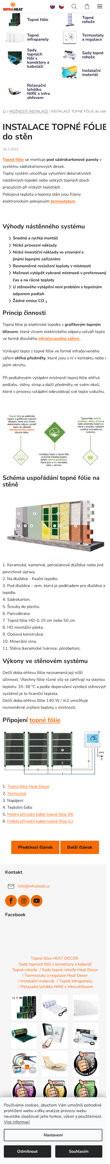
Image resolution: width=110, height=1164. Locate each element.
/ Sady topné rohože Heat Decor (69, 970)
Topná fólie (13, 159)
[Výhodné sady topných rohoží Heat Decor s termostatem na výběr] (85, 1035)
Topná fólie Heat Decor (28, 786)
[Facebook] (11, 901)
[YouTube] (36, 901)
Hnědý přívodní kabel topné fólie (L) (40, 821)
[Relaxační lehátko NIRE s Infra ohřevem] (55, 1063)
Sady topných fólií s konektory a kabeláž (55, 964)
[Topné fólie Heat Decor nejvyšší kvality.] (24, 1007)
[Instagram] (24, 901)
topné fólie (44, 720)
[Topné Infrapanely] (85, 1007)
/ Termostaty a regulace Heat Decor (55, 975)
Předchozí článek (35, 847)
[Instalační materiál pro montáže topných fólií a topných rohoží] (24, 1063)
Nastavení (53, 1135)
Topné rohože (24, 970)
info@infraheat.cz (34, 886)
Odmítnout (27, 1151)
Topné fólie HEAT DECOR (54, 958)
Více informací (17, 1122)
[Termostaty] (55, 1035)
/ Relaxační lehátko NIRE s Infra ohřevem (55, 987)
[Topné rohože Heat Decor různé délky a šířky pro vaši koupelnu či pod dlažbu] (55, 1007)
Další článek (79, 847)
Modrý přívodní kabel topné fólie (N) (40, 814)
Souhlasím (79, 1151)
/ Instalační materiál (36, 981)
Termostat (16, 793)
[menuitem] (54, 6)
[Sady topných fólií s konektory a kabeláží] (24, 1035)
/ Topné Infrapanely (74, 981)
